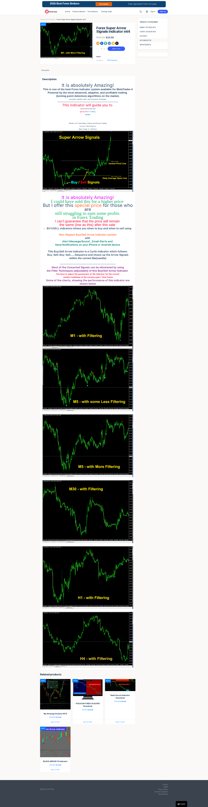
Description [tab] (45, 70)
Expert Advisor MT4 (148, 32)
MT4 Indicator (51, 19)
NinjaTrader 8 (145, 45)
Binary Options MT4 (148, 27)
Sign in (152, 11)
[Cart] (146, 11)
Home (42, 19)
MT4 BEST (143, 36)
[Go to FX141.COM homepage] (51, 11)
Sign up (163, 11)
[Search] (140, 11)
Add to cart (116, 49)
